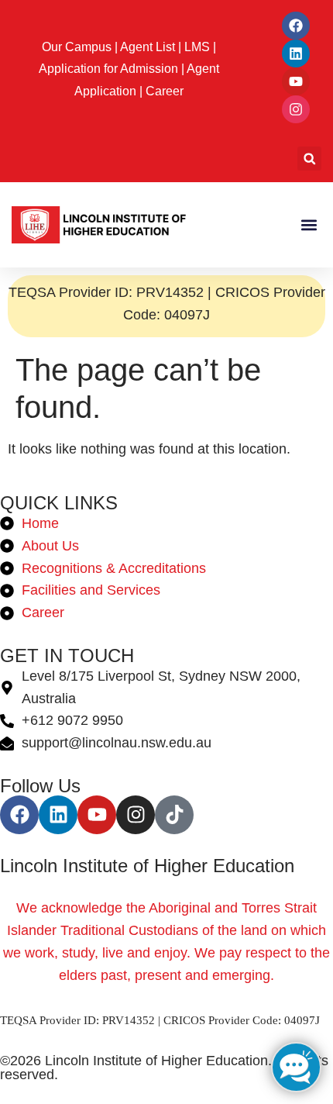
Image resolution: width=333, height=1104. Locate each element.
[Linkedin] (296, 53)
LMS (197, 46)
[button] (309, 159)
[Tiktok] (174, 814)
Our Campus (77, 46)
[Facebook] (296, 26)
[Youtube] (296, 81)
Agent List (147, 46)
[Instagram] (296, 109)
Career (165, 91)
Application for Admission (108, 68)
